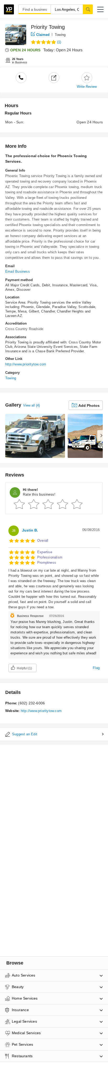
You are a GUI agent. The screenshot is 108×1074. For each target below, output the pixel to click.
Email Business (17, 271)
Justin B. (30, 530)
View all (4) (31, 405)
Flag (96, 668)
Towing (60, 35)
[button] (100, 9)
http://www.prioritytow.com (25, 364)
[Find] (88, 9)
